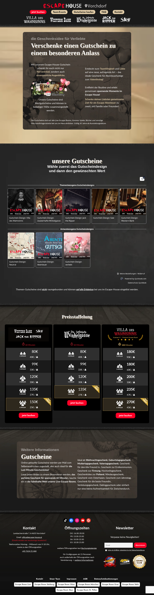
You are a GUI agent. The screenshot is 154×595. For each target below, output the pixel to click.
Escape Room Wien (66, 584)
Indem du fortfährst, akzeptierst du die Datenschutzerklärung (126, 550)
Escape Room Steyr (65, 590)
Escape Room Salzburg (44, 584)
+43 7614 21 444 (29, 551)
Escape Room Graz (110, 584)
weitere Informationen (84, 560)
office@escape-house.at (32, 537)
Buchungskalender (89, 548)
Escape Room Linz (23, 584)
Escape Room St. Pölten (87, 590)
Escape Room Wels (130, 584)
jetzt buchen (28, 415)
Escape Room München (88, 584)
